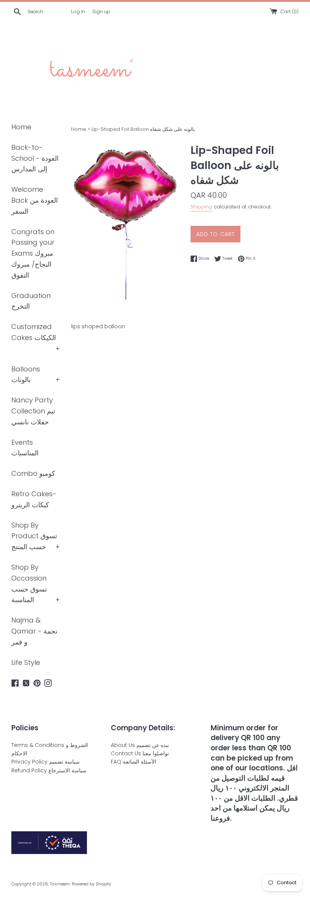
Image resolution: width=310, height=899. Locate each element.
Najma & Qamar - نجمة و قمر (34, 631)
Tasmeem (60, 884)
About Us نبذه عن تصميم (140, 745)
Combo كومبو (33, 473)
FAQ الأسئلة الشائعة (133, 761)
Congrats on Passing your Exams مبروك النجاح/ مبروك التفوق (32, 253)
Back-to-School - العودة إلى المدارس (35, 158)
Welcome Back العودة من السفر (34, 200)
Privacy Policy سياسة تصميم (45, 761)
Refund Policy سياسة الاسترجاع (49, 770)
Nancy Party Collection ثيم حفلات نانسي (33, 411)
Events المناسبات (25, 448)
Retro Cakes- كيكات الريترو (33, 499)
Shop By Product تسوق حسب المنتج (34, 536)
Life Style (25, 662)
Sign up (101, 11)
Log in (78, 11)
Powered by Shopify (91, 884)
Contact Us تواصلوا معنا (140, 753)
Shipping (201, 206)
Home (21, 127)
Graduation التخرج (31, 301)
